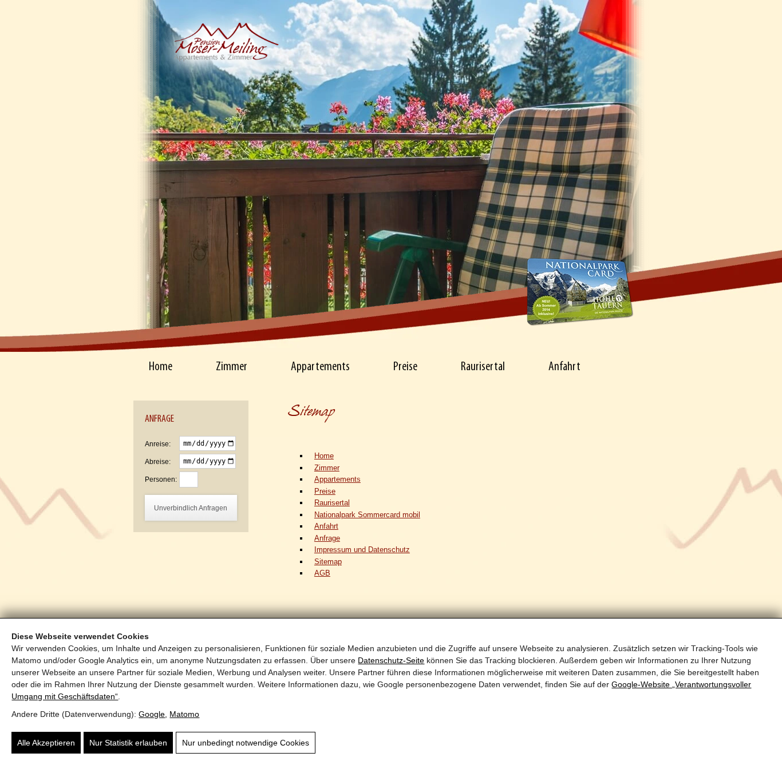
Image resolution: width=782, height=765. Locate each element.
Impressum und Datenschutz (362, 549)
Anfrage (327, 538)
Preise (405, 367)
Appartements (320, 367)
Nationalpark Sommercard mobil (367, 514)
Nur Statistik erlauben (128, 742)
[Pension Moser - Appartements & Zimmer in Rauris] (224, 26)
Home (160, 367)
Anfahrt (564, 367)
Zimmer (231, 367)
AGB (322, 573)
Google (152, 714)
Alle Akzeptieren (46, 742)
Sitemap (328, 561)
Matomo (184, 714)
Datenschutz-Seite (391, 660)
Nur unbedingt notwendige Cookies (245, 742)
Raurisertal (483, 367)
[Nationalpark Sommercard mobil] (580, 291)
